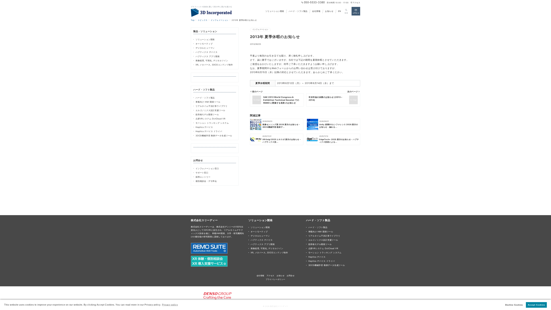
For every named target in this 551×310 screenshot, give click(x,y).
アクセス (356, 3)
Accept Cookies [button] (536, 305)
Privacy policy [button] (170, 305)
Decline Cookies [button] (514, 305)
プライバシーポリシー (275, 279)
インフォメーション (260, 29)
